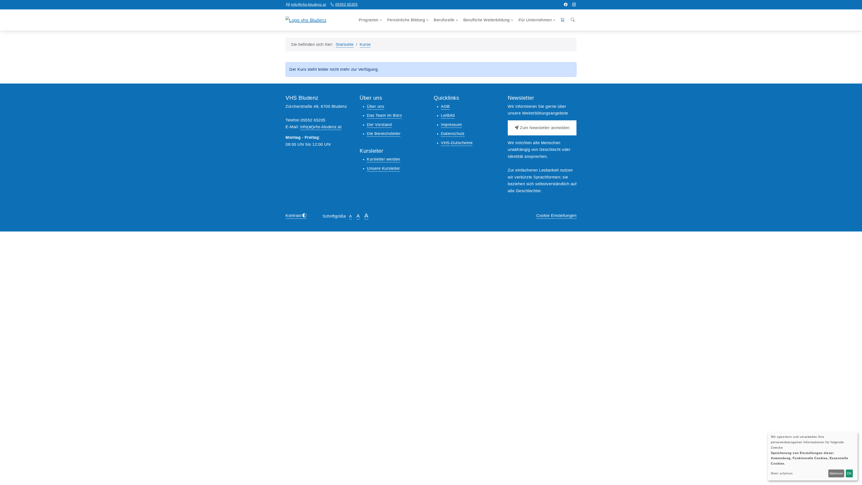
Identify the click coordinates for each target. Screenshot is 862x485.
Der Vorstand (379, 124)
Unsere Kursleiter (383, 168)
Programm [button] (368, 20)
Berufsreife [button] (444, 20)
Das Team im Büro (384, 115)
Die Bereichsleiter (383, 133)
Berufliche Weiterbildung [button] (486, 20)
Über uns (375, 106)
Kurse (365, 44)
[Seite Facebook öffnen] (565, 5)
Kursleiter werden (383, 159)
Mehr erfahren (782, 473)
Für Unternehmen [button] (535, 20)
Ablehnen (836, 473)
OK (849, 473)
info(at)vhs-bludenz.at (320, 127)
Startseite (345, 44)
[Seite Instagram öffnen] (574, 5)
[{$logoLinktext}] (306, 19)
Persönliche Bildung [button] (406, 20)
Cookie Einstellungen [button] (556, 215)
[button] (563, 20)
